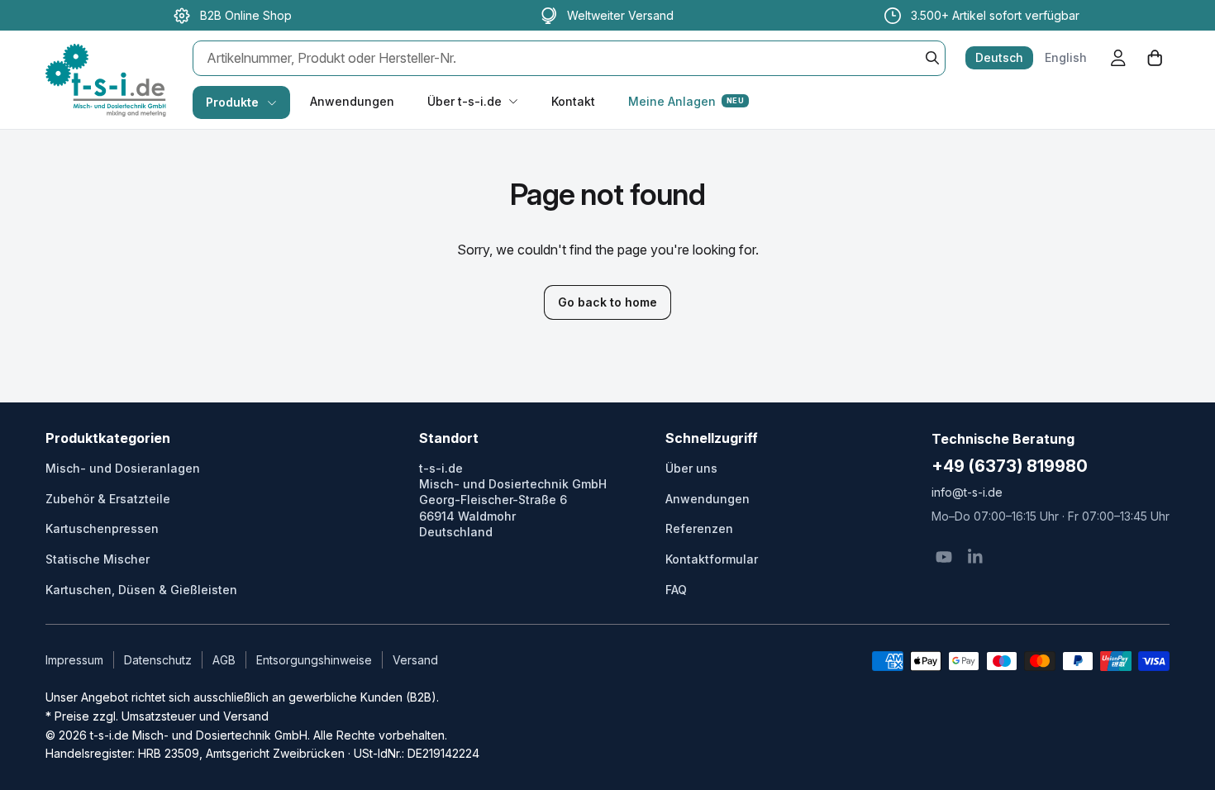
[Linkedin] (975, 557)
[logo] (105, 63)
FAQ (676, 590)
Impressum (74, 660)
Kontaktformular (711, 559)
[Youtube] (944, 557)
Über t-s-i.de (464, 101)
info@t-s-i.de (967, 492)
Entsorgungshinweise (314, 660)
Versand (415, 660)
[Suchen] (932, 58)
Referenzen (699, 528)
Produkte (232, 102)
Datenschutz (158, 660)
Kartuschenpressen (102, 528)
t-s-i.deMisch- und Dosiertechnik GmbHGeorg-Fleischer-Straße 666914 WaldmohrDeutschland (513, 500)
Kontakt (573, 101)
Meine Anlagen (686, 101)
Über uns (691, 468)
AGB (224, 660)
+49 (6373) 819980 (1010, 466)
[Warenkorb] (1155, 58)
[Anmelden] (1118, 58)
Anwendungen (352, 101)
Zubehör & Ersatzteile (107, 499)
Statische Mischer (97, 559)
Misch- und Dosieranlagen (122, 468)
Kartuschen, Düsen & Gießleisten (141, 590)
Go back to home (607, 302)
